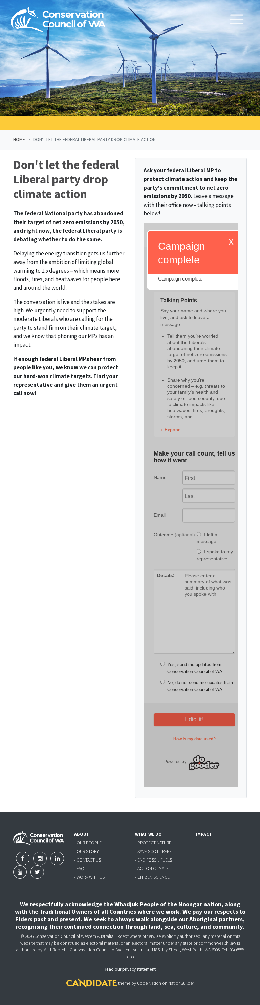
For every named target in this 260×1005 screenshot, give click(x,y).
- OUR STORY (86, 851)
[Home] (58, 19)
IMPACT (204, 834)
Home (19, 139)
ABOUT (81, 834)
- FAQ (79, 868)
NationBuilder (181, 983)
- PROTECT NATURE (153, 843)
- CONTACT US (87, 860)
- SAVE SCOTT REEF (153, 851)
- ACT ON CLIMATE (152, 868)
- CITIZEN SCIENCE (152, 877)
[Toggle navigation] (236, 19)
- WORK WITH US (89, 877)
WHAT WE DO (148, 834)
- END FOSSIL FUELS (153, 860)
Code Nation (149, 983)
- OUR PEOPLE (88, 843)
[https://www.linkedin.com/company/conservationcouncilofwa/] (57, 858)
